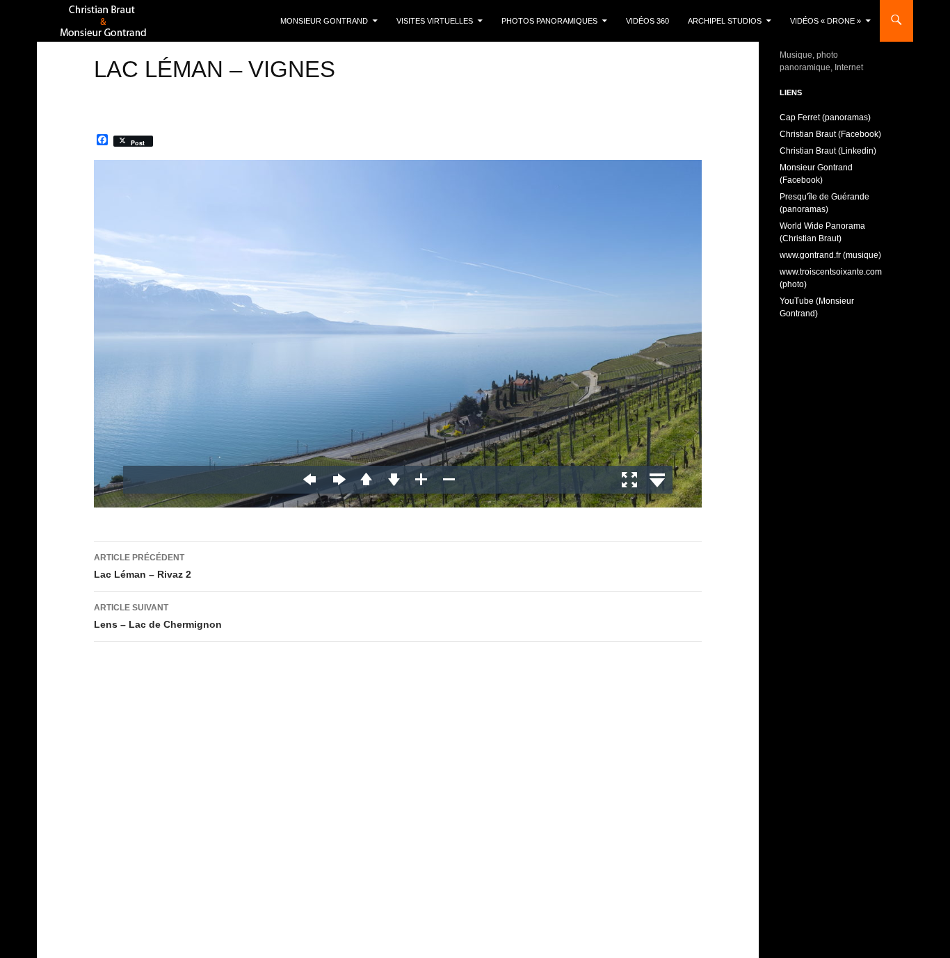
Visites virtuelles (434, 21)
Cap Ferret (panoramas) (825, 117)
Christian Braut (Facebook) (830, 134)
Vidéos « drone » (825, 21)
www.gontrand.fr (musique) (830, 255)
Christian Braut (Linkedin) (828, 151)
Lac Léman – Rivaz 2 (142, 566)
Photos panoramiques (549, 21)
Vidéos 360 (647, 21)
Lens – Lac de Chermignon (158, 616)
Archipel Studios (725, 21)
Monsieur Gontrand (324, 21)
